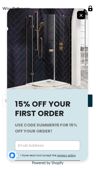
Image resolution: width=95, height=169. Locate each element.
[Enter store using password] (90, 8)
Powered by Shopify (47, 163)
